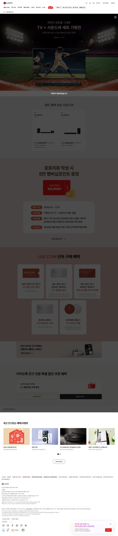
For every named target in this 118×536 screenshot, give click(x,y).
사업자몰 (113, 3)
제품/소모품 (6, 7)
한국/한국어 (4, 521)
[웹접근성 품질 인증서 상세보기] (23, 530)
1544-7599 (21, 493)
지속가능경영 (105, 3)
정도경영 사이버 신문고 (108, 477)
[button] (87, 3)
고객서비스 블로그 (15, 519)
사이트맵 (4, 477)
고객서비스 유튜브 (6, 519)
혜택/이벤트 (26, 7)
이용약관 (9, 477)
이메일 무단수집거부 (16, 477)
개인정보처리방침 (26, 477)
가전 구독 (13, 7)
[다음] (114, 438)
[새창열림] (59, 7)
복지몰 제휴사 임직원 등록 (85, 477)
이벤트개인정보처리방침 (37, 477)
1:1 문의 (3, 489)
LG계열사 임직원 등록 (73, 477)
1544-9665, (23, 496)
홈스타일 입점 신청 (6, 479)
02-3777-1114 (14, 487)
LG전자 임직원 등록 (62, 477)
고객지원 (19, 7)
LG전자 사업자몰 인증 (97, 477)
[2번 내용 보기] (60, 454)
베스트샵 (38, 7)
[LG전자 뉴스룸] (17, 525)
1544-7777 (36, 496)
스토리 (32, 7)
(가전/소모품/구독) (22, 491)
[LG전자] (8, 3)
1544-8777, (18, 498)
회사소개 (98, 3)
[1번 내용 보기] (58, 454)
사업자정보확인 (29, 509)
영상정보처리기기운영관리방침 (50, 477)
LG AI (43, 7)
